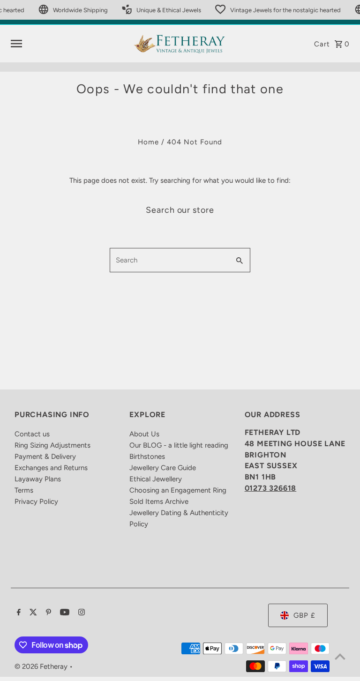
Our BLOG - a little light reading (178, 445)
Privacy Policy (36, 501)
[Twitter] (32, 613)
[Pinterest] (47, 613)
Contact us (32, 434)
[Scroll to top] (340, 656)
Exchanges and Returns (51, 468)
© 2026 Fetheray (42, 666)
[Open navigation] (68, 43)
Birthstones (147, 456)
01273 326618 (271, 488)
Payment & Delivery (45, 456)
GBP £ (304, 615)
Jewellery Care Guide (162, 468)
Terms (24, 490)
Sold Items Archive (158, 501)
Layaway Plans (38, 479)
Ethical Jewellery (155, 479)
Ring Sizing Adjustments (52, 445)
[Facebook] (18, 613)
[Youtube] (63, 613)
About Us (144, 434)
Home (148, 142)
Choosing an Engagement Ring (177, 490)
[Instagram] (80, 613)
